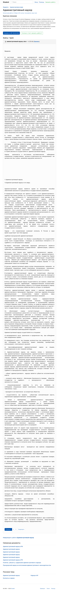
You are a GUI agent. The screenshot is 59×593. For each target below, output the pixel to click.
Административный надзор (11, 549)
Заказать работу (50, 2)
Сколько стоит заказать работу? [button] (32, 33)
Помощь (41, 2)
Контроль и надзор (9, 578)
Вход (36, 2)
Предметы (5, 7)
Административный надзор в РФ (13, 546)
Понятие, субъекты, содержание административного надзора (22, 562)
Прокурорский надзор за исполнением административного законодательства (27, 565)
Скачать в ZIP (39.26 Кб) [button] (11, 33)
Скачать (36, 41)
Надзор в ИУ (34, 575)
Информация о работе (18, 537)
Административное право (16, 7)
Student (13, 588)
